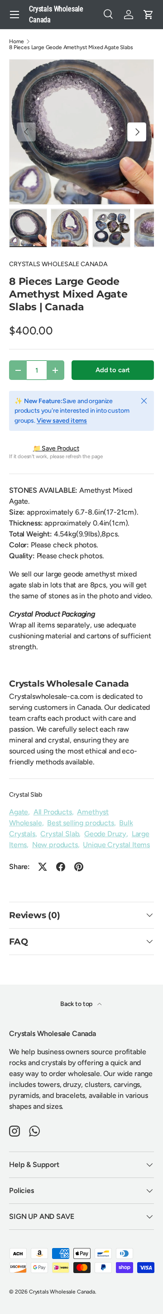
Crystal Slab (25, 795)
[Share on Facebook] (61, 867)
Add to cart (113, 370)
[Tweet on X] (43, 867)
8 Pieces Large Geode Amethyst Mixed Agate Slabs (71, 47)
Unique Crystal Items (116, 844)
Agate (18, 812)
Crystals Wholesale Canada (62, 1292)
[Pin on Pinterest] (79, 867)
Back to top (77, 1004)
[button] (148, 15)
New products (55, 844)
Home (16, 41)
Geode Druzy (105, 833)
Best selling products (80, 823)
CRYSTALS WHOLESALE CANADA (58, 264)
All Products (53, 812)
